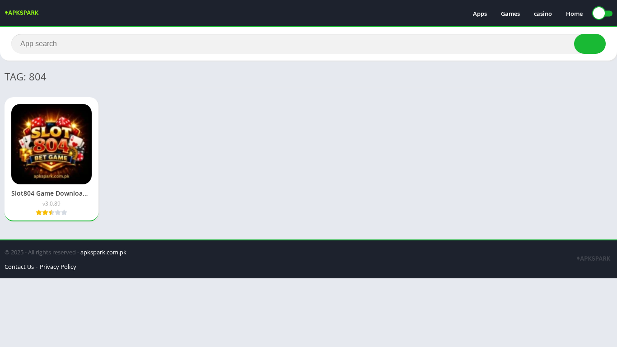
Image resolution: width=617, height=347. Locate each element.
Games (510, 13)
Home (574, 13)
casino (543, 13)
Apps (480, 13)
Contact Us (19, 267)
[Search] (590, 44)
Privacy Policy (58, 267)
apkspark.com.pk (103, 252)
